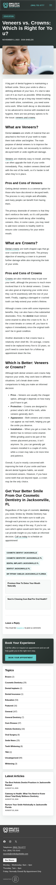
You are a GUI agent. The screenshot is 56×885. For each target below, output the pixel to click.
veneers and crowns (25, 117)
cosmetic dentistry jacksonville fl (24, 558)
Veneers (9, 159)
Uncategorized (11, 758)
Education (9, 16)
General (8, 712)
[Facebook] (4, 841)
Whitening (9, 764)
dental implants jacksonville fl (23, 563)
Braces (8, 677)
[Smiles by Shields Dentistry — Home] (11, 5)
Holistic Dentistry (13, 729)
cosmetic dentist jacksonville (22, 553)
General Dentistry (13, 717)
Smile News (10, 740)
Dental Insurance (12, 694)
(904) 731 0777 (37, 5)
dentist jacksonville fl (18, 569)
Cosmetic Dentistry (14, 683)
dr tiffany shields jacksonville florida (26, 574)
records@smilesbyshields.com (15, 854)
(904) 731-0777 (19, 847)
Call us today (21, 536)
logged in (20, 628)
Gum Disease (11, 723)
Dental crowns (12, 249)
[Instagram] (10, 841)
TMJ (7, 752)
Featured (9, 706)
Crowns (9, 278)
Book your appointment (20, 658)
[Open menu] (50, 5)
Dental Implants (12, 688)
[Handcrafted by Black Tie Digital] (11, 879)
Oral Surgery (11, 735)
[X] (16, 841)
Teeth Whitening (12, 746)
